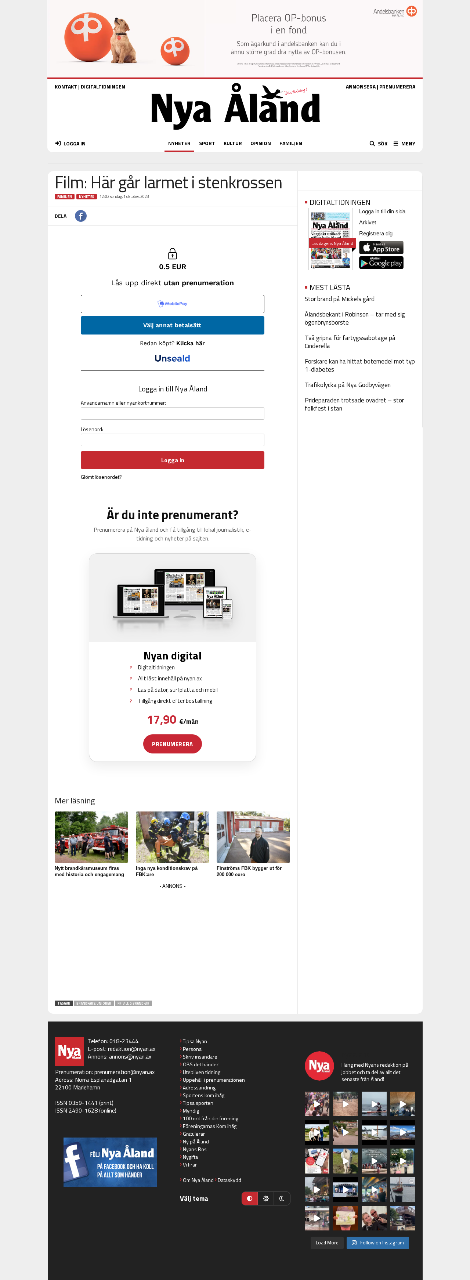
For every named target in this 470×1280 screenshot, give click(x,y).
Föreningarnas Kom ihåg (209, 1126)
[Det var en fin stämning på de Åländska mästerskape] (345, 1104)
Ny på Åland (196, 1141)
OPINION (260, 143)
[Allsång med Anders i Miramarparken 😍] (345, 1189)
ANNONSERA (361, 86)
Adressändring (199, 1087)
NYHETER (179, 143)
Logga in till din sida (382, 211)
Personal (193, 1049)
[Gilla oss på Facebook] (110, 1162)
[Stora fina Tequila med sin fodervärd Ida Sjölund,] (345, 1161)
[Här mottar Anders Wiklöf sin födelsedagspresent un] (374, 1189)
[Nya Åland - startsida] (235, 131)
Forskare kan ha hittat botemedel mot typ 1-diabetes (360, 365)
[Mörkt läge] (282, 1198)
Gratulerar (194, 1134)
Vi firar (190, 1164)
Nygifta (190, 1157)
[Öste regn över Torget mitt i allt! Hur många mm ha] (317, 1218)
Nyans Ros (195, 1149)
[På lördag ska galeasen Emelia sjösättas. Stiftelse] (402, 1218)
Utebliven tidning (201, 1072)
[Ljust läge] (266, 1198)
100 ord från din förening (210, 1118)
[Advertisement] (172, 942)
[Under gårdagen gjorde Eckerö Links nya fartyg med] (402, 1132)
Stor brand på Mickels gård (340, 299)
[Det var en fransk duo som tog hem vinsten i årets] (374, 1132)
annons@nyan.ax (130, 1056)
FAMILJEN (290, 143)
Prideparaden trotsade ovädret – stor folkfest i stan (354, 404)
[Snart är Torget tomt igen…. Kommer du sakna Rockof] (402, 1161)
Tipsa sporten (198, 1103)
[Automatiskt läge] (250, 1198)
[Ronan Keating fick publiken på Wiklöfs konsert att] (317, 1189)
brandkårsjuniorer (93, 1003)
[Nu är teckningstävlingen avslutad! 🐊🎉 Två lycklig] (345, 1218)
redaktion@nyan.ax (131, 1048)
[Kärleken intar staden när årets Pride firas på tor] (317, 1104)
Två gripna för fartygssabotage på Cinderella (350, 342)
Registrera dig (376, 233)
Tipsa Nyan (195, 1041)
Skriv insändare (200, 1056)
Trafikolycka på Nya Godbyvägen (348, 385)
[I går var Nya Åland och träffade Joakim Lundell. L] (374, 1218)
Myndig (191, 1110)
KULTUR (233, 143)
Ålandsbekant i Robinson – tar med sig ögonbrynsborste (355, 318)
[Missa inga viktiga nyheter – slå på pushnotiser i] (317, 1161)
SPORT (207, 143)
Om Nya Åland (198, 1180)
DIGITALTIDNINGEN (103, 86)
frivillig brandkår (133, 1003)
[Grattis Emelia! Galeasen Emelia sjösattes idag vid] (402, 1189)
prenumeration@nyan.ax (124, 1071)
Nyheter (86, 196)
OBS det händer (200, 1064)
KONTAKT (66, 86)
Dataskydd (229, 1180)
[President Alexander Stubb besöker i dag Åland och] (345, 1132)
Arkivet (367, 222)
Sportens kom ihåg (203, 1095)
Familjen (64, 196)
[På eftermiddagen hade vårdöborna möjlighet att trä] (317, 1132)
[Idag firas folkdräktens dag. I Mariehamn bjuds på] (374, 1161)
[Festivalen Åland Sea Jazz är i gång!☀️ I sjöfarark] (402, 1104)
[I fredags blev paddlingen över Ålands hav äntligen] (374, 1104)
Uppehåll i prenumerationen (214, 1080)
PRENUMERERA (397, 86)
